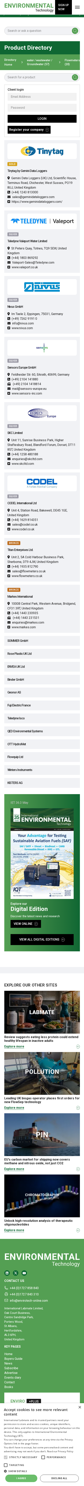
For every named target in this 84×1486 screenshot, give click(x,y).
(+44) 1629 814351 (25, 520)
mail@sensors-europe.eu (29, 389)
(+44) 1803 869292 (25, 258)
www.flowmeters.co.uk (27, 576)
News (8, 1363)
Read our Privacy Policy (60, 1451)
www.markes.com (24, 627)
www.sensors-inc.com (27, 393)
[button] (6, 1457)
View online (23, 924)
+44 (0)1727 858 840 (24, 1288)
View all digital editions (39, 939)
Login (42, 119)
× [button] (79, 1407)
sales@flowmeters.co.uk (29, 571)
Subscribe (11, 1368)
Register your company (26, 130)
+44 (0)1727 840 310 (24, 1294)
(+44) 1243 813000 (25, 192)
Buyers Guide (13, 1359)
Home (8, 1354)
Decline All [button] (59, 1478)
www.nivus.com (22, 328)
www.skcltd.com (23, 464)
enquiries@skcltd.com (27, 459)
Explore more (14, 1046)
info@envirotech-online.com (29, 1300)
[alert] (42, 1444)
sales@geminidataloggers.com (33, 197)
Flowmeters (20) (72, 62)
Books (8, 1387)
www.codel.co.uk (23, 529)
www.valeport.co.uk (25, 267)
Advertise (11, 1373)
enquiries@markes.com (28, 622)
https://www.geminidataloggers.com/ (37, 202)
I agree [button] (21, 1478)
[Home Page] (29, 7)
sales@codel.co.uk (25, 524)
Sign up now (63, 7)
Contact (9, 1382)
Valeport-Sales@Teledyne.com (33, 262)
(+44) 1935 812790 (25, 566)
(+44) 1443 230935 (25, 613)
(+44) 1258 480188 (25, 454)
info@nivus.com (23, 323)
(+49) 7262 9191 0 (24, 319)
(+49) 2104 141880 (25, 379)
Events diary (12, 1377)
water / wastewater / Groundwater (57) (39, 62)
